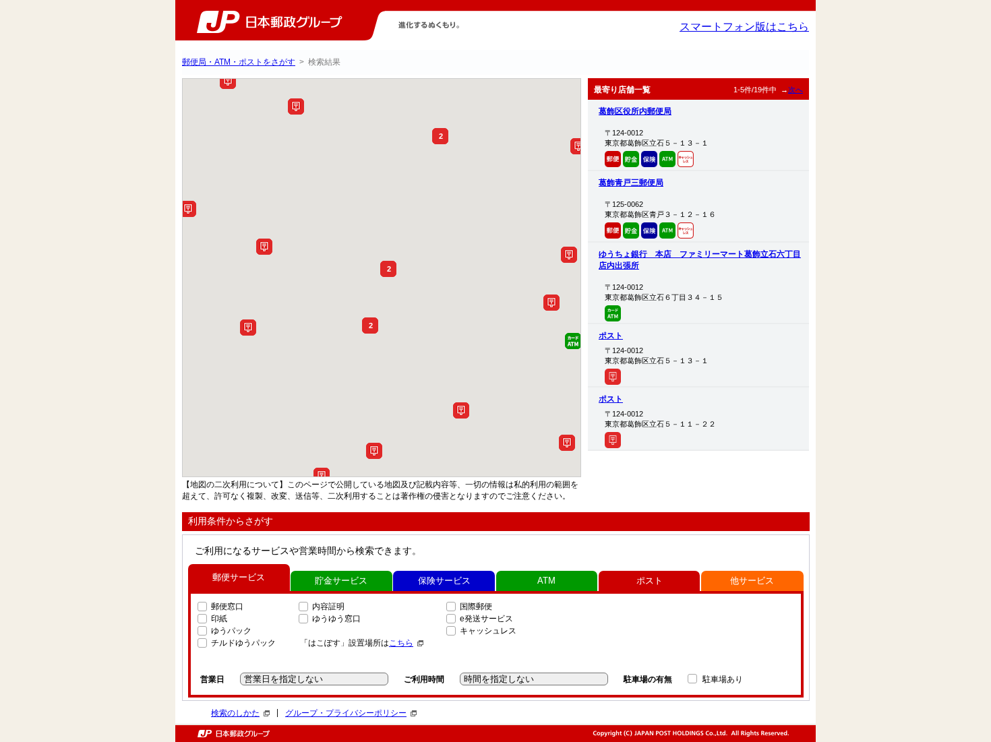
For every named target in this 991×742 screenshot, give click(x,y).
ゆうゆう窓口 (336, 618)
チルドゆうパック (243, 643)
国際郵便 (476, 606)
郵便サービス (238, 577)
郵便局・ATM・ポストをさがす (238, 62)
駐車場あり (722, 679)
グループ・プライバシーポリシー (346, 713)
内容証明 (328, 606)
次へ (795, 90)
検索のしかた (235, 713)
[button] (228, 81)
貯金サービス (341, 581)
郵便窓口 (227, 606)
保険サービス (444, 581)
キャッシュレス (488, 631)
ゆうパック (231, 631)
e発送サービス (486, 618)
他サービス (752, 581)
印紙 (219, 618)
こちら (401, 643)
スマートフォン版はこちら (744, 26)
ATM (546, 581)
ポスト (611, 335)
